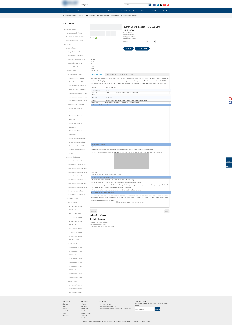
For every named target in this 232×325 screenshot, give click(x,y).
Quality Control (67, 311)
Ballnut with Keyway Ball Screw (76, 59)
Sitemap (136, 321)
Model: (93, 59)
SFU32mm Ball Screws (75, 221)
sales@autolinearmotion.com (108, 306)
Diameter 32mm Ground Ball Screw (77, 172)
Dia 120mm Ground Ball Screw (76, 194)
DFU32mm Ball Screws (75, 258)
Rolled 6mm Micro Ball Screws (77, 85)
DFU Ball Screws (72, 243)
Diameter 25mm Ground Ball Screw (77, 168)
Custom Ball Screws (71, 48)
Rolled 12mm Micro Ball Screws (78, 97)
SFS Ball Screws (72, 281)
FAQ (132, 74)
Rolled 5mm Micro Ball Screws (77, 82)
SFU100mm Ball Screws (75, 240)
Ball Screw (84, 304)
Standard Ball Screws (72, 198)
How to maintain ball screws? (98, 224)
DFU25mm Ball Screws (75, 255)
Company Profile (111, 74)
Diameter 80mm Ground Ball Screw (77, 187)
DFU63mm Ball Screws (75, 270)
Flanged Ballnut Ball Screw (75, 52)
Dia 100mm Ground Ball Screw (76, 191)
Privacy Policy (146, 321)
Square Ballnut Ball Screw (75, 63)
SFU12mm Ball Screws (75, 206)
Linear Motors (84, 308)
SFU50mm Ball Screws (75, 228)
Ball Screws (67, 44)
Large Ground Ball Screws (73, 157)
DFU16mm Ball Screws (75, 247)
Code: (92, 68)
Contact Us (66, 315)
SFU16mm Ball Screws (75, 210)
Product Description (97, 74)
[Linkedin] (158, 5)
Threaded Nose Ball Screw (75, 55)
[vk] (164, 5)
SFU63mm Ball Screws (75, 232)
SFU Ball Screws (72, 202)
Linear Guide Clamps (70, 29)
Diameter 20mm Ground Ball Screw (77, 164)
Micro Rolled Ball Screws (75, 74)
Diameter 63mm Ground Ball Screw (77, 183)
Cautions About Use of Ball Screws (99, 222)
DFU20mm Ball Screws (75, 251)
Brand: (93, 64)
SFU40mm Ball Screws (75, 225)
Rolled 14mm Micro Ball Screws (78, 100)
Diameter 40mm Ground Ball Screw (77, 176)
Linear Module (85, 311)
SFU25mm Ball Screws (75, 217)
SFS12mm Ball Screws (75, 285)
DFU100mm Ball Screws (76, 277)
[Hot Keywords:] (150, 5)
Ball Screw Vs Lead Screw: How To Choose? (102, 226)
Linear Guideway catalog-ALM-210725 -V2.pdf (130, 202)
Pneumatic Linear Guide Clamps (75, 37)
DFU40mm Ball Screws (75, 262)
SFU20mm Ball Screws (75, 213)
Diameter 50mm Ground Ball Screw (77, 179)
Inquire (128, 49)
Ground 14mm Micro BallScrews (78, 146)
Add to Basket (142, 49)
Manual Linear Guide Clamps (74, 33)
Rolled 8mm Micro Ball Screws (77, 89)
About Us (65, 304)
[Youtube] (230, 98)
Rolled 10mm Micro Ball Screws (78, 93)
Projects (65, 308)
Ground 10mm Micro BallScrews (78, 138)
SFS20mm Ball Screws (75, 292)
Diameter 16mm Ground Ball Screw (77, 161)
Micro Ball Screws (71, 70)
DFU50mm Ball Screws (75, 266)
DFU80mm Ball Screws (75, 273)
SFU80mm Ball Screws (75, 236)
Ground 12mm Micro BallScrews (78, 142)
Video (64, 306)
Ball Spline (84, 315)
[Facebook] (154, 5)
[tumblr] (168, 5)
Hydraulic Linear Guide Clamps (74, 40)
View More (84, 318)
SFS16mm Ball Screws (75, 288)
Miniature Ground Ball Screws (76, 104)
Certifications (123, 74)
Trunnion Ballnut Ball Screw (75, 67)
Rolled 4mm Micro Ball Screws (77, 78)
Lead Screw (84, 306)
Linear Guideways (86, 313)
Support (65, 313)
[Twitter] (161, 5)
